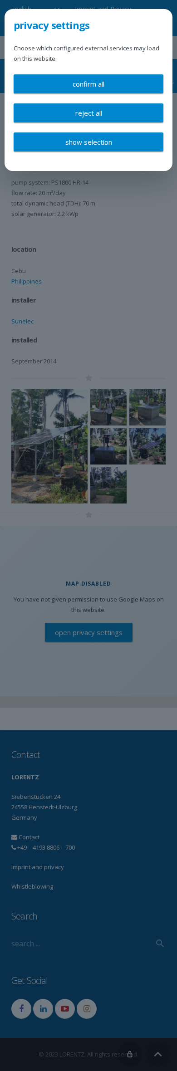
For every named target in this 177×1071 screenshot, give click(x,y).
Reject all (88, 112)
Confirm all (88, 83)
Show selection (88, 142)
